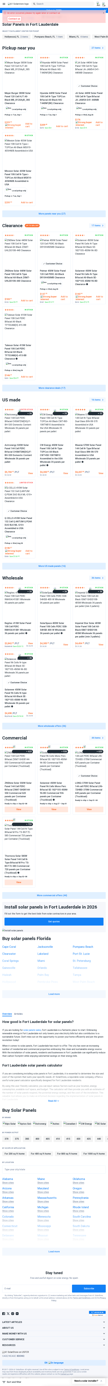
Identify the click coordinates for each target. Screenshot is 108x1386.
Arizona (7, 1188)
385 (27, 1139)
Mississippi (44, 1226)
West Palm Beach (84, 982)
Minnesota (43, 1216)
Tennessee (79, 1235)
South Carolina (82, 1216)
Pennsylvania (80, 1197)
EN (46, 1362)
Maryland (43, 1188)
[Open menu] (4, 4)
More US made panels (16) (52, 566)
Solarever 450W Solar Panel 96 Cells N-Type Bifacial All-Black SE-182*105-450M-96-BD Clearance (86, 277)
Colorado (8, 1216)
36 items (96, 578)
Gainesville (8, 968)
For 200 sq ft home (14, 1153)
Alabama (7, 1179)
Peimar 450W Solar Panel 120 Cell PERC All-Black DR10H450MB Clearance (53, 274)
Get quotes (54, 921)
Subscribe (89, 1288)
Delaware (8, 1235)
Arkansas (8, 1197)
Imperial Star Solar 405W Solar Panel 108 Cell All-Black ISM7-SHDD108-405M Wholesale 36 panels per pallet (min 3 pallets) (88, 630)
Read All (52, 1101)
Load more (54, 994)
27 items (96, 48)
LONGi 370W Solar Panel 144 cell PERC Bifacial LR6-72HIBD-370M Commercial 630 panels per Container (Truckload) (89, 790)
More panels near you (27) (52, 213)
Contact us (64, 1374)
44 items (96, 738)
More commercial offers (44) (52, 895)
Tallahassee (80, 968)
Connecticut (9, 1226)
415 (68, 1139)
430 (78, 1139)
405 (48, 1139)
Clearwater (9, 953)
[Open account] (98, 4)
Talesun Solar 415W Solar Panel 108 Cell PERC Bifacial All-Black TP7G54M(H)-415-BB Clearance (18, 352)
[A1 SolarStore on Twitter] (8, 1313)
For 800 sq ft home (67, 1153)
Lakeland (42, 953)
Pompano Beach (83, 946)
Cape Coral (9, 946)
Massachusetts (47, 1197)
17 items (96, 225)
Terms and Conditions (82, 1298)
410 (58, 1139)
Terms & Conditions (71, 1370)
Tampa (77, 975)
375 (17, 1139)
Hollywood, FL (16, 36)
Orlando (42, 968)
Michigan (42, 1207)
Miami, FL (78, 36)
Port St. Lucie (81, 953)
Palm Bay (43, 975)
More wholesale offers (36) (52, 726)
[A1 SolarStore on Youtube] (17, 1313)
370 (6, 1139)
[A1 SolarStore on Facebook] (3, 1313)
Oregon (77, 1188)
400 (37, 1139)
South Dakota (81, 1226)
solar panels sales (32, 1030)
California (8, 1207)
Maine (41, 1179)
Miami (41, 961)
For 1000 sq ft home (94, 1153)
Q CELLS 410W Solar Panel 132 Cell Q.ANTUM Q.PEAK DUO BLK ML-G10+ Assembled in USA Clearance (18, 525)
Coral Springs (10, 961)
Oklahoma (79, 1179)
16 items (96, 399)
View (18, 809)
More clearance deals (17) (52, 388)
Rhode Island (81, 1207)
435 (89, 1139)
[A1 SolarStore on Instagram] (12, 1313)
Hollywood (9, 982)
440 (99, 1139)
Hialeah (6, 975)
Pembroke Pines (47, 982)
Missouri (42, 1235)
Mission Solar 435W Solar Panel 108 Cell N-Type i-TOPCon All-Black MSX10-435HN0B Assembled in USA (18, 178)
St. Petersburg (82, 961)
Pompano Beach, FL (49, 36)
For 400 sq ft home (41, 1153)
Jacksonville (45, 946)
